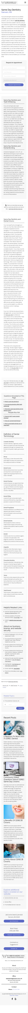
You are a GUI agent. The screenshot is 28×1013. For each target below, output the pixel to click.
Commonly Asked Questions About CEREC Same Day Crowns (14, 779)
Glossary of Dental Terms (11, 613)
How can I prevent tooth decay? (13, 420)
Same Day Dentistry (13, 681)
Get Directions (14, 921)
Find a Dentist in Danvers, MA (12, 701)
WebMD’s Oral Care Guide (15, 620)
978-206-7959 (14, 368)
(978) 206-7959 (9, 315)
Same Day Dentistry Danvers (15, 209)
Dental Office (8, 902)
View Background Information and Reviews (12, 664)
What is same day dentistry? (12, 401)
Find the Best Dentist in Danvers (12, 904)
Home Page (17, 617)
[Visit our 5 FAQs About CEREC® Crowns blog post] (14, 857)
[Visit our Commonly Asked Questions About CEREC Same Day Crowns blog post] (14, 775)
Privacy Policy (12, 995)
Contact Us (14, 948)
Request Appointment (14, 934)
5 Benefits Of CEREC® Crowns (13, 821)
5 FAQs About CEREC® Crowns (13, 860)
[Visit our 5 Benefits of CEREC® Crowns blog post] (14, 818)
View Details (17, 668)
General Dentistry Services (11, 898)
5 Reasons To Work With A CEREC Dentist (14, 737)
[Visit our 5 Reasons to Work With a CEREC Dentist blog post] (14, 734)
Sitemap (16, 995)
